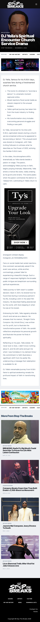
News (20, 602)
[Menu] (36, 4)
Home (35, 611)
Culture (29, 598)
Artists (25, 54)
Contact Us (34, 609)
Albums (32, 54)
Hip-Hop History (14, 54)
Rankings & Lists (31, 602)
